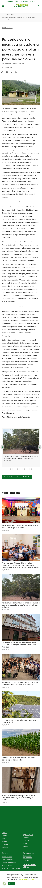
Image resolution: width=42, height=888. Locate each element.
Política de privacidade (27, 857)
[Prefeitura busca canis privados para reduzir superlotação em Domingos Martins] (21, 786)
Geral (4, 838)
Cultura (26, 840)
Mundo (25, 846)
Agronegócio (28, 835)
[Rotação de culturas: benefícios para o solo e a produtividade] (21, 747)
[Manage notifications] (4, 883)
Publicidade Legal (29, 865)
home (3, 15)
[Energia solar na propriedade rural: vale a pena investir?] (21, 710)
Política (5, 844)
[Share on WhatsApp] (15, 72)
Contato (26, 860)
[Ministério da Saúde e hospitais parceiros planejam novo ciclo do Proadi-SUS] (21, 672)
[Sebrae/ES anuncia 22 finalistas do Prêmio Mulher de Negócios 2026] (21, 515)
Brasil (25, 843)
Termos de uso (28, 853)
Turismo (5, 847)
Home (4, 833)
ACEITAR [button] (11, 884)
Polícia (4, 836)
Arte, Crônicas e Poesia (11, 868)
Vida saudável (7, 860)
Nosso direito (7, 865)
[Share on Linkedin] (6, 72)
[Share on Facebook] (2, 72)
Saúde (4, 841)
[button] (10, 469)
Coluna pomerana (9, 863)
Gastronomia (7, 857)
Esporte (26, 838)
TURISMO (10, 15)
